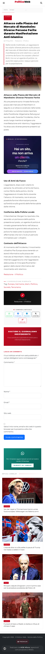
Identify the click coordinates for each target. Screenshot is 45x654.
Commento (9, 362)
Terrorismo (16, 287)
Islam (27, 284)
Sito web (7, 413)
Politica (34, 284)
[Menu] (4, 3)
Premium (23, 641)
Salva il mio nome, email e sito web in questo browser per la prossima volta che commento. (22, 429)
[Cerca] (41, 3)
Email (7, 402)
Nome (7, 392)
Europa (8, 16)
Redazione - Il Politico (13, 274)
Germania (19, 284)
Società (7, 287)
